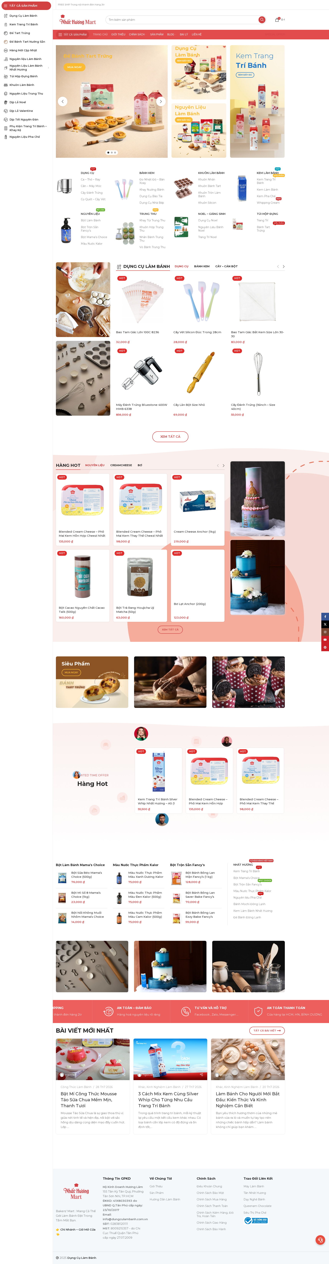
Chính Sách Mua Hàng (212, 1199)
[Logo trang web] (78, 19)
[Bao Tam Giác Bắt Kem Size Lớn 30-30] (258, 301)
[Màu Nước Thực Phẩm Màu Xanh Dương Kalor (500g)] (119, 878)
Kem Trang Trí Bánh (270, 180)
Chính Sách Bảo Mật (210, 1193)
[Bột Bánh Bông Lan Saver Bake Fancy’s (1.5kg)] (176, 898)
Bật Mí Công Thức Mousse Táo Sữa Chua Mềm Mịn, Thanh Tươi (89, 1099)
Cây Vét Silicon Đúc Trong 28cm (197, 332)
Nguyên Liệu (92, 213)
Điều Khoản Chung (209, 1186)
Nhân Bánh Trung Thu (151, 238)
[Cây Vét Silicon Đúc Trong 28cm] (200, 301)
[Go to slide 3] (115, 153)
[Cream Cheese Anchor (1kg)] (198, 500)
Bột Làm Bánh (91, 220)
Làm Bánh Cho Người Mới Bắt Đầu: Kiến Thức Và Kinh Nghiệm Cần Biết (248, 1099)
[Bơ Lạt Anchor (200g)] (198, 575)
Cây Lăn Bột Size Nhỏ (189, 405)
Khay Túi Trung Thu (152, 220)
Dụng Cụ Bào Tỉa (150, 196)
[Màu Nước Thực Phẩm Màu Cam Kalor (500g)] (119, 918)
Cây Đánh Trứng (92, 192)
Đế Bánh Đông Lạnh (247, 917)
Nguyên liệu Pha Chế (248, 896)
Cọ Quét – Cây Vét (93, 199)
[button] (62, 101)
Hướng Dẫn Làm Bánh (165, 1199)
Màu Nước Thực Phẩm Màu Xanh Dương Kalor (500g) (145, 877)
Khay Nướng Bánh (151, 189)
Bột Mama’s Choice (94, 237)
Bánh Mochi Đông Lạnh (249, 904)
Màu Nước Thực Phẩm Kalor (135, 865)
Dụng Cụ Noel (207, 220)
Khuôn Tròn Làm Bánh (209, 194)
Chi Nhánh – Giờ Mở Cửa (77, 1229)
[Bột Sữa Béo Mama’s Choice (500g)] (62, 878)
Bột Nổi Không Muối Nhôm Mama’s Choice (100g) (87, 917)
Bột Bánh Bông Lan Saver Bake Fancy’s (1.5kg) (200, 897)
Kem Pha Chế (266, 196)
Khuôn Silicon (207, 202)
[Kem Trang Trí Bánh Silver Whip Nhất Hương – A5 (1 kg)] (158, 771)
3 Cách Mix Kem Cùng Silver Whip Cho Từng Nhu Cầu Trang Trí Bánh (168, 1099)
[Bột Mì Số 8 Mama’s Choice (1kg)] (62, 898)
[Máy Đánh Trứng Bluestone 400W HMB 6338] (143, 374)
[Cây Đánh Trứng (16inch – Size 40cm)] (258, 374)
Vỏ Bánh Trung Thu (152, 247)
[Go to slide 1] (108, 153)
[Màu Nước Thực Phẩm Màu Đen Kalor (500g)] (119, 898)
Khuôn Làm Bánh (211, 173)
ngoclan (70, 1074)
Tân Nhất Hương (255, 1193)
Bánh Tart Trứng (270, 228)
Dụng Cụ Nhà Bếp (151, 202)
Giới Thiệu (156, 1186)
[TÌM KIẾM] (262, 19)
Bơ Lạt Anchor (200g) (190, 604)
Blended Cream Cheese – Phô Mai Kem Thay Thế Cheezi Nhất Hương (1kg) (139, 535)
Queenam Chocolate (258, 1206)
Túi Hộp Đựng (267, 214)
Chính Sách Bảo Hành (211, 1229)
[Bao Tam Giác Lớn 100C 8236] (143, 301)
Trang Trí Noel (207, 237)
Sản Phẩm (157, 1193)
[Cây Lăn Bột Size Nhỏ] (200, 374)
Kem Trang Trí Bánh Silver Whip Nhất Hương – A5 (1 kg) (157, 803)
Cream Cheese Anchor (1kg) (195, 531)
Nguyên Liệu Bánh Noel (210, 228)
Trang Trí (262, 220)
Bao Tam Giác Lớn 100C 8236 (137, 332)
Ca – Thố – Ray (90, 179)
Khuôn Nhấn (206, 179)
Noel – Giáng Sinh (211, 214)
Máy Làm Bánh (254, 1186)
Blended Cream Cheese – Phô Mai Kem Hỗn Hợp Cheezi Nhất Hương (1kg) (82, 535)
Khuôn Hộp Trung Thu (151, 228)
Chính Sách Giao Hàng (212, 1222)
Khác (141, 1087)
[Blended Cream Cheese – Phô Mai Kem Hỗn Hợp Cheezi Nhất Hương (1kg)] (83, 500)
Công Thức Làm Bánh (76, 1087)
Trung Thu (148, 213)
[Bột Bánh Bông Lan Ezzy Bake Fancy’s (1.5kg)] (176, 918)
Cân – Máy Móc (91, 186)
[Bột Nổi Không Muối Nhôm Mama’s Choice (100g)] (62, 918)
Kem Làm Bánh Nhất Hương (252, 911)
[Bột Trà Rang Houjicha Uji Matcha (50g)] (140, 576)
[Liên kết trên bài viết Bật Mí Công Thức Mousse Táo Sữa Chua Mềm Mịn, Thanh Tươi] (93, 1059)
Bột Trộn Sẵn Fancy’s (89, 228)
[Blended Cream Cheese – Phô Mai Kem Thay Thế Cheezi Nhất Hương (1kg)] (140, 500)
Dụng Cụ (88, 172)
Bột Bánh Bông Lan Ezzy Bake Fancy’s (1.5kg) (200, 917)
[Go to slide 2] (112, 153)
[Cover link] (199, 72)
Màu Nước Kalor (91, 243)
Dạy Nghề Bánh (254, 1199)
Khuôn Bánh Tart (209, 186)
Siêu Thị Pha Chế (255, 1212)
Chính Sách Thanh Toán (212, 1206)
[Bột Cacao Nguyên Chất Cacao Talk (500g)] (83, 576)
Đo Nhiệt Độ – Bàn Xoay (152, 181)
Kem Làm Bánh (268, 172)
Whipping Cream (269, 201)
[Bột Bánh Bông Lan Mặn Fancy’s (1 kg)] (176, 878)
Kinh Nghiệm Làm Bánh (164, 1087)
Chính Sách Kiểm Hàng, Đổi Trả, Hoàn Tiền (215, 1214)
